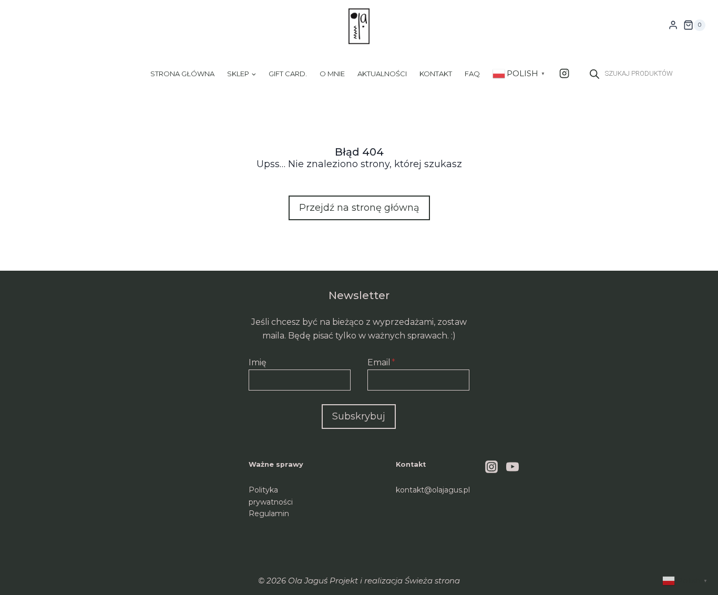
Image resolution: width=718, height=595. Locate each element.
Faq (472, 73)
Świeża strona (432, 581)
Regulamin (269, 513)
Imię (257, 362)
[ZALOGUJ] (673, 25)
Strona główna (182, 73)
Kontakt (435, 73)
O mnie (332, 73)
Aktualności (382, 73)
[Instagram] (564, 73)
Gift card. (288, 73)
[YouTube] (512, 466)
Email (381, 362)
